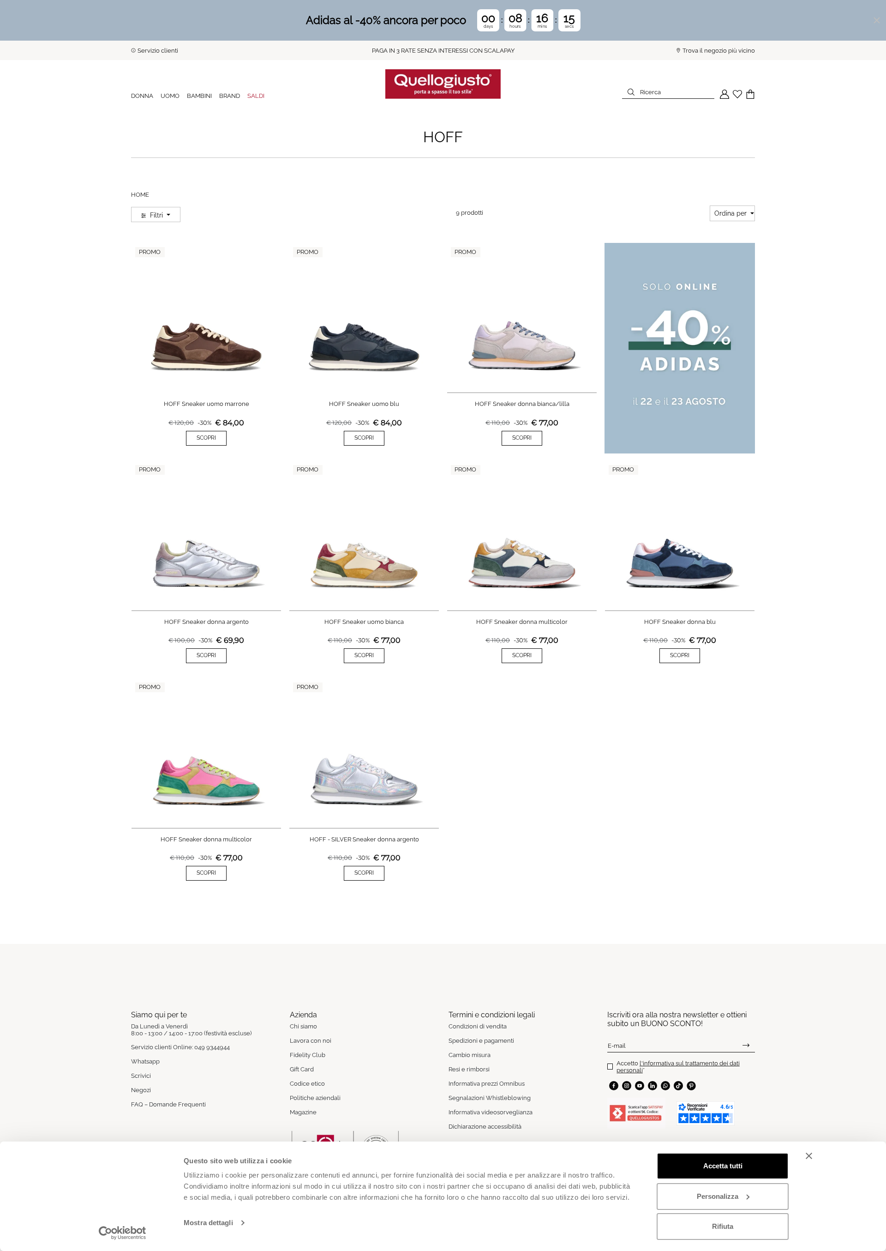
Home (140, 194)
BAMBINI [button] (199, 95)
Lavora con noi (310, 1040)
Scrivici (141, 1075)
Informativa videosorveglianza (491, 1112)
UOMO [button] (170, 95)
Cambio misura (470, 1055)
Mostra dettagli (208, 1223)
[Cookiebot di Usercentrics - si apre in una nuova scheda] (122, 1233)
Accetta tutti (722, 1166)
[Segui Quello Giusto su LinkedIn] (652, 1085)
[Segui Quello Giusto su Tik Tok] (678, 1085)
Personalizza (717, 1196)
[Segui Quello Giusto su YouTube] (639, 1085)
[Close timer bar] (876, 20)
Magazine (303, 1112)
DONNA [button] (142, 95)
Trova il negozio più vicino (718, 50)
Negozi (141, 1090)
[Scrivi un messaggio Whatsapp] (665, 1085)
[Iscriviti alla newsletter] (746, 1045)
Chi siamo (303, 1026)
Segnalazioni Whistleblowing (490, 1097)
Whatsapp (145, 1061)
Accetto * (678, 1067)
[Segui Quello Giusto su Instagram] (626, 1085)
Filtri (156, 215)
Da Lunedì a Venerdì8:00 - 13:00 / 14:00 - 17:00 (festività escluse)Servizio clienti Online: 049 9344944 (191, 1037)
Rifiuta (722, 1226)
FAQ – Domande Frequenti (168, 1104)
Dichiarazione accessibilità (485, 1126)
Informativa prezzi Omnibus (487, 1083)
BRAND (229, 95)
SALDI (255, 95)
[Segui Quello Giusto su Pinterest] (691, 1085)
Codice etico (307, 1083)
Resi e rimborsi (469, 1069)
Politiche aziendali (315, 1097)
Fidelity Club (307, 1055)
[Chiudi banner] (809, 1156)
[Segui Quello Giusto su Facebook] (613, 1085)
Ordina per (731, 213)
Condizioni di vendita (478, 1026)
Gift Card (302, 1069)
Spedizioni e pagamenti (481, 1040)
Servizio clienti (158, 50)
